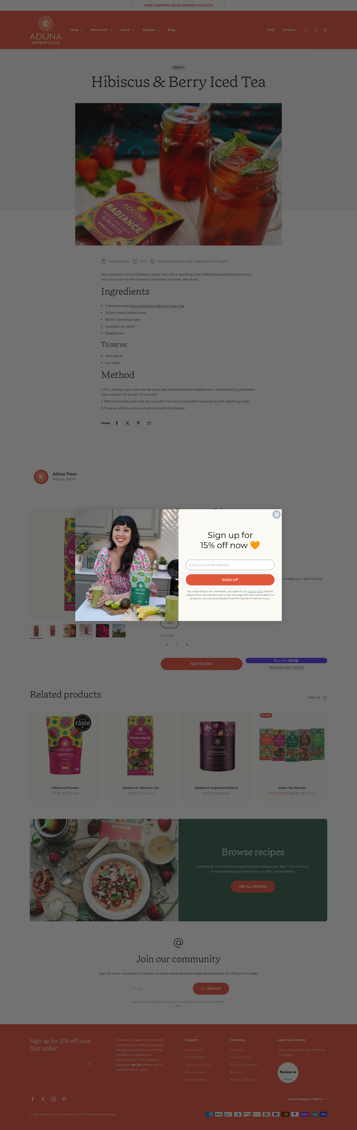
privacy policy (255, 591)
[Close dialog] (276, 514)
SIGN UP (230, 579)
